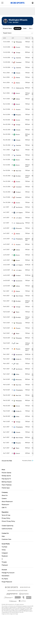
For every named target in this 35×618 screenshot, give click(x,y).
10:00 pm (27, 275)
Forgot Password (7, 582)
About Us (4, 495)
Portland (18, 192)
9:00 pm (27, 260)
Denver (18, 260)
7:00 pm (27, 42)
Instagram (5, 553)
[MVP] (28, 597)
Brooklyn (18, 176)
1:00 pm (27, 192)
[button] (2, 3)
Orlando (18, 73)
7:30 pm (27, 72)
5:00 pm (27, 140)
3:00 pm (27, 176)
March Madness (6, 485)
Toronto (18, 47)
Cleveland (18, 62)
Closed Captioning (7, 526)
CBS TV (4, 507)
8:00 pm (27, 52)
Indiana (18, 99)
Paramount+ (5, 504)
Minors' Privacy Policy (8, 521)
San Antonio (19, 207)
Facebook (5, 556)
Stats (24, 28)
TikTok (4, 550)
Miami (17, 150)
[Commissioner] (19, 597)
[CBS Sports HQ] (25, 587)
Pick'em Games (6, 473)
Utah (17, 343)
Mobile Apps (6, 488)
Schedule (17, 28)
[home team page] (14, 42)
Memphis (18, 115)
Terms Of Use (6, 515)
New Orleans (19, 296)
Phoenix (18, 328)
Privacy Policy (6, 518)
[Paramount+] (8, 597)
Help (3, 536)
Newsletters (5, 576)
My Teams (5, 579)
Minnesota (19, 228)
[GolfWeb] (22, 601)
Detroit (18, 93)
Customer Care (6, 539)
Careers (4, 498)
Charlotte (18, 58)
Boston (18, 134)
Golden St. (18, 359)
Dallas (17, 374)
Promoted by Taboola (26, 460)
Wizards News (7, 28)
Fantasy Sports (6, 476)
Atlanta (18, 77)
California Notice (7, 529)
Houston (18, 109)
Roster (31, 28)
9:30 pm (27, 349)
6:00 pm (27, 197)
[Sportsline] (24, 593)
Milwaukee (19, 42)
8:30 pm (27, 244)
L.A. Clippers (19, 212)
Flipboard (5, 565)
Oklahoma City (20, 88)
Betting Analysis (7, 482)
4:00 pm (27, 270)
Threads (4, 562)
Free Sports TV (6, 479)
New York (18, 171)
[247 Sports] (12, 593)
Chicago (18, 52)
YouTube (4, 547)
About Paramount (7, 501)
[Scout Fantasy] (13, 601)
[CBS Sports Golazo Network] (17, 590)
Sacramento (19, 281)
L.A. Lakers (19, 218)
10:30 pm (27, 265)
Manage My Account (8, 573)
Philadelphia (19, 239)
